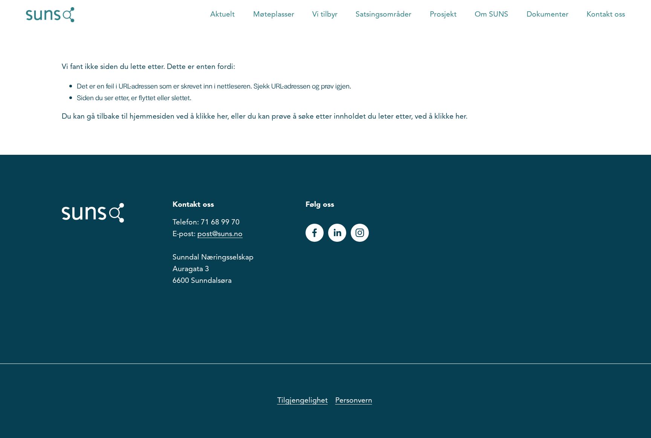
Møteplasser (273, 14)
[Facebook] (315, 233)
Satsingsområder (383, 14)
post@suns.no (220, 234)
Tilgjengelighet (302, 400)
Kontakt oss (606, 14)
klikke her (211, 117)
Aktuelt (222, 14)
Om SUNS (491, 14)
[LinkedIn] (337, 233)
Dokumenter (547, 14)
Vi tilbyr (325, 14)
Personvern (353, 400)
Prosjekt (443, 14)
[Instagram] (360, 233)
